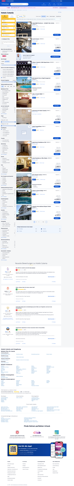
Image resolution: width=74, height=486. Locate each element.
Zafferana (33, 372)
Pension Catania (49, 354)
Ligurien (17, 382)
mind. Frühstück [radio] (6, 130)
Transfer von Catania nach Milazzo (30, 417)
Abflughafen (4, 22)
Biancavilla (3, 370)
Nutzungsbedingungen (42, 465)
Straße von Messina (19, 376)
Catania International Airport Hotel (41, 206)
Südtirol (17, 385)
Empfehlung (58, 16)
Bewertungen (52, 16)
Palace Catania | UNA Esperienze (41, 62)
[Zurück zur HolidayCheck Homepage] (5, 4)
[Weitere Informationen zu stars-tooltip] (14, 67)
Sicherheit (39, 478)
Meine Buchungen (11, 463)
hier (54, 19)
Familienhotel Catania (4, 359)
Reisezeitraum (4, 26)
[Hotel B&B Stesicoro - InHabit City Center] (23, 29)
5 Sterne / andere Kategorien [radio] (8, 69)
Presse (54, 467)
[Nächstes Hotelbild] (30, 29)
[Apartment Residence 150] (23, 148)
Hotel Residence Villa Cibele (39, 158)
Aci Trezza (18, 371)
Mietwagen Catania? (4, 420)
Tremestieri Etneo (19, 370)
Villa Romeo (33, 409)
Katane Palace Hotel (19, 407)
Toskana (2, 380)
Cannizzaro (48, 368)
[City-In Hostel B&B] (23, 100)
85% (8, 86)
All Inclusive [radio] (5, 135)
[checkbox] (8, 51)
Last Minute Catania (35, 397)
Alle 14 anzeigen (4, 113)
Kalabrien (33, 381)
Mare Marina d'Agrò (4, 377)
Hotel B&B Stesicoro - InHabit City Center (43, 23)
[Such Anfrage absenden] (27, 4)
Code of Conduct (25, 469)
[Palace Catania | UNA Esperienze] (23, 68)
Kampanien (18, 380)
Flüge (32, 400)
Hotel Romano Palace (50, 407)
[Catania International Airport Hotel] (23, 212)
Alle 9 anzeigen (3, 207)
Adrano (48, 370)
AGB (38, 472)
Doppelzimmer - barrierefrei (8, 279)
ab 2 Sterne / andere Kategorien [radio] (8, 74)
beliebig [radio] (4, 77)
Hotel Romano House (35, 408)
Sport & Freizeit (3, 398)
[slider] (1, 125)
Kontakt (9, 465)
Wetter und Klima (19, 397)
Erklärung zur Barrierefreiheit (43, 476)
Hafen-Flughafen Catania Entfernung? (30, 420)
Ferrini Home (35, 39)
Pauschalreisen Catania (35, 398)
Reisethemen (55, 471)
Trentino (32, 383)
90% (11, 86)
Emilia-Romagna (19, 384)
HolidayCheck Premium (12, 474)
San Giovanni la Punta (4, 367)
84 (43, 221)
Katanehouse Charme (50, 410)
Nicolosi (32, 369)
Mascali (32, 373)
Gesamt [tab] (3, 61)
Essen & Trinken (3, 399)
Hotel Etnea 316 (34, 407)
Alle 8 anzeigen (3, 237)
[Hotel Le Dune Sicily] (23, 196)
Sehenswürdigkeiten (4, 397)
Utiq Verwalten (40, 471)
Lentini (17, 366)
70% (5, 86)
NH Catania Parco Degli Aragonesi (41, 78)
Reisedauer (4, 29)
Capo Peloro (3, 376)
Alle (2, 86)
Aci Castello (3, 369)
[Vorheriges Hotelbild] (17, 29)
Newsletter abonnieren (12, 471)
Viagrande (48, 372)
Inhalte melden (10, 480)
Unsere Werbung (56, 465)
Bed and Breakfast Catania (5, 354)
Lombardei (3, 382)
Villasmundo (18, 373)
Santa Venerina (34, 368)
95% (14, 86)
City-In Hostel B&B (37, 94)
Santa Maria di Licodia (50, 367)
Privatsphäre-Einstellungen (42, 469)
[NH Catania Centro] (23, 180)
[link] (44, 4)
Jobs (53, 469)
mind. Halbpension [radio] (6, 132)
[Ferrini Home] (23, 45)
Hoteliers (24, 463)
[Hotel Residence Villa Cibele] (23, 164)
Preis (47, 16)
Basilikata (48, 381)
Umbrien (32, 384)
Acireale (2, 373)
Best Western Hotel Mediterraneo (6, 410)
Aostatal (48, 380)
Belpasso (2, 366)
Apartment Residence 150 (39, 142)
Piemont (17, 383)
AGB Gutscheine (40, 474)
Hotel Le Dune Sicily (37, 190)
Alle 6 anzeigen (3, 185)
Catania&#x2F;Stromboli (28, 418)
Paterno (48, 369)
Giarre (17, 372)
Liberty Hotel (18, 409)
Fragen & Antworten (11, 467)
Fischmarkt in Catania (4, 421)
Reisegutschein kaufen (11, 472)
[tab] (4, 16)
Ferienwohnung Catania (35, 354)
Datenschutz (40, 467)
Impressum (40, 480)
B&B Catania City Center (5, 407)
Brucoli (48, 373)
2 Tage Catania (26, 419)
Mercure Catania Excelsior (5, 409)
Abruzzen (33, 382)
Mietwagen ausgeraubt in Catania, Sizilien (31, 421)
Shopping (2, 401)
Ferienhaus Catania (19, 354)
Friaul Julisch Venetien (35, 385)
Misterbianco (49, 366)
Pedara (32, 366)
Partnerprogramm (26, 467)
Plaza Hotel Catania (19, 408)
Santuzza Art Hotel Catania (39, 110)
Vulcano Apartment (50, 408)
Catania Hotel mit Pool (5, 362)
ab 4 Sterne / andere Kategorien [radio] (8, 71)
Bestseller (43, 16)
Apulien (2, 383)
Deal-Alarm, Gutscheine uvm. (13, 469)
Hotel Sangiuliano (37, 126)
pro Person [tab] (7, 61)
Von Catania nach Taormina (5, 418)
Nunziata (32, 367)
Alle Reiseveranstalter (11, 478)
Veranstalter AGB (41, 463)
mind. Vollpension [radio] (6, 134)
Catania (2, 368)
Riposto (17, 368)
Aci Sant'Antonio (34, 371)
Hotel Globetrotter (35, 406)
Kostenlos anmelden (63, 7)
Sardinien (2, 385)
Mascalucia (18, 367)
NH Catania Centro (37, 174)
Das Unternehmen (56, 463)
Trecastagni (48, 371)
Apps (8, 476)
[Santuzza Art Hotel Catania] (23, 116)
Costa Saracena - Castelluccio (21, 369)
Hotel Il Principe (19, 410)
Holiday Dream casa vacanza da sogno (53, 409)
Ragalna (32, 370)
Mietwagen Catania (35, 399)
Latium (2, 384)
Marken (32, 380)
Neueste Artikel (55, 472)
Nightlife (2, 400)
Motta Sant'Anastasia (4, 372)
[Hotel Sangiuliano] (23, 132)
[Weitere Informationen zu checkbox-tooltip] (7, 92)
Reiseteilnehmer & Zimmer (6, 33)
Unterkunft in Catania (4, 419)
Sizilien (2, 381)
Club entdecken (55, 7)
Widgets (24, 465)
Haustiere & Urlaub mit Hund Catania (22, 359)
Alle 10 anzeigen (4, 174)
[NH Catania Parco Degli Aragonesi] (23, 84)
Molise (48, 382)
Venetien (17, 381)
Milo (2, 371)
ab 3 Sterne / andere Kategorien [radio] (8, 72)
